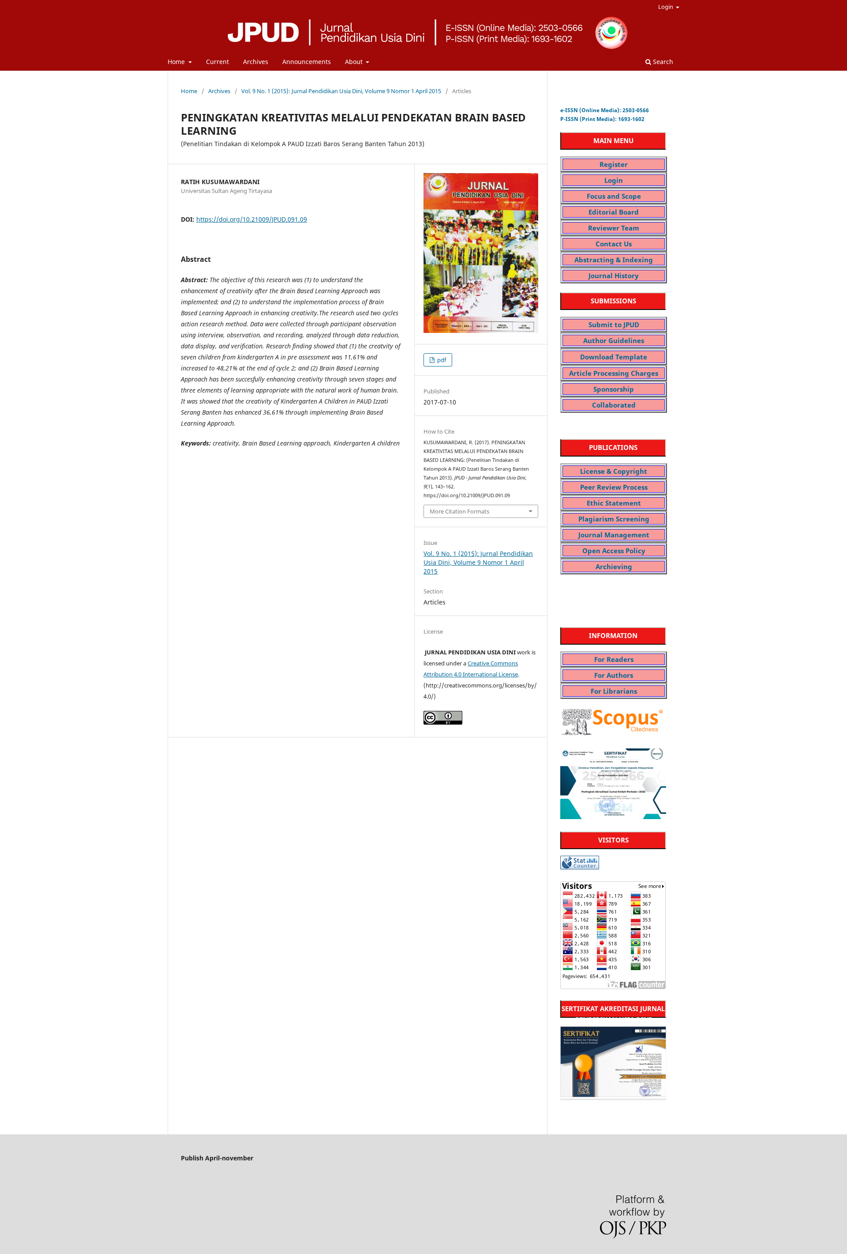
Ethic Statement (614, 503)
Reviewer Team (613, 227)
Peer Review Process (614, 487)
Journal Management (613, 534)
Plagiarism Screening (613, 518)
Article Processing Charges (613, 373)
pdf (441, 360)
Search (662, 61)
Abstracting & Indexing (613, 259)
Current (217, 61)
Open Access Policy (613, 550)
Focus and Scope (614, 196)
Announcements (306, 61)
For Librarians (614, 691)
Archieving (614, 566)
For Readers (613, 659)
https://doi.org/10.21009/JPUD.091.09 (251, 219)
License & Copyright (613, 471)
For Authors (613, 675)
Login (666, 7)
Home (177, 61)
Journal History (613, 275)
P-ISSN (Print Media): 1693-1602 (602, 119)
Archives (255, 61)
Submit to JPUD (613, 324)
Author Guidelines (613, 340)
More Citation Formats (459, 511)
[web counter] (579, 867)
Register (614, 164)
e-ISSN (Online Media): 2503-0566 (604, 110)
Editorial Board (613, 212)
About (354, 61)
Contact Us (614, 243)
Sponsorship (613, 389)
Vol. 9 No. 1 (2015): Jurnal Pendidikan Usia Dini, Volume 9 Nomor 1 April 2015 (341, 91)
